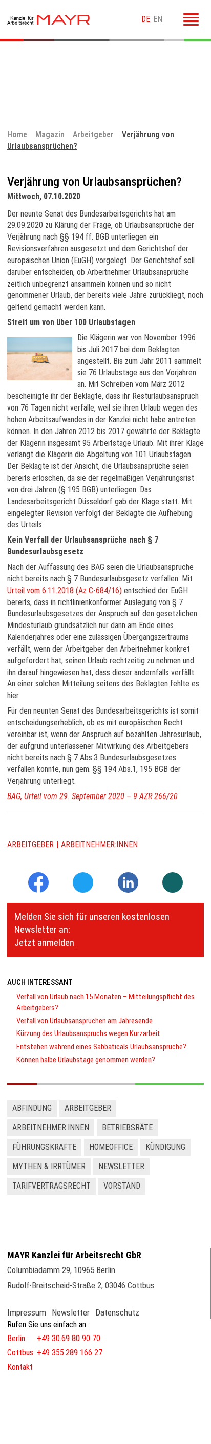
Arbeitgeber (30, 844)
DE (145, 19)
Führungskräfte (44, 1147)
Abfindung (32, 1108)
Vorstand (121, 1186)
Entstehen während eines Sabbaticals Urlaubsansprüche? (101, 1046)
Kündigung (165, 1147)
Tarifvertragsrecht (51, 1186)
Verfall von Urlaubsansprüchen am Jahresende (84, 1020)
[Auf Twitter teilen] (83, 883)
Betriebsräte (127, 1127)
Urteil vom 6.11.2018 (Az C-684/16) (64, 590)
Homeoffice (111, 1147)
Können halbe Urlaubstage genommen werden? (85, 1059)
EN (157, 19)
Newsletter (121, 1166)
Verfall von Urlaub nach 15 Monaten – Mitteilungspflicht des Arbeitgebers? (105, 1002)
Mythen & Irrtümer (49, 1166)
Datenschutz (117, 1312)
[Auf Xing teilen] (172, 883)
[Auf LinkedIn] (128, 890)
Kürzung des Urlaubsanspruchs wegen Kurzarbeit (88, 1033)
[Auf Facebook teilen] (38, 890)
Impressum (26, 1312)
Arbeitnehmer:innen (99, 844)
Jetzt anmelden (44, 943)
